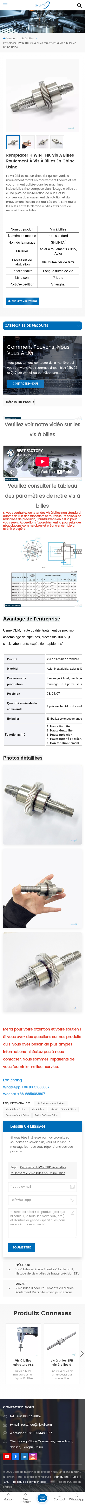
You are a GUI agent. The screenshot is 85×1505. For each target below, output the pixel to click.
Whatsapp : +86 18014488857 (31, 1433)
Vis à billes (27, 39)
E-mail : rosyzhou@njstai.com (31, 1424)
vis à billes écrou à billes (51, 1103)
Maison (10, 39)
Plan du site (61, 1477)
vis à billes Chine (16, 1109)
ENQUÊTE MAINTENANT (24, 301)
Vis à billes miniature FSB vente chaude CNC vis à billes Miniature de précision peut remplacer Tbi (23, 1363)
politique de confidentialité (29, 1482)
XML (6, 1482)
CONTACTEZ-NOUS (25, 384)
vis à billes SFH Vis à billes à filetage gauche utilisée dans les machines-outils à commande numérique (62, 1363)
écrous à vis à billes (17, 1115)
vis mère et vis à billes (63, 1109)
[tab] (20, 402)
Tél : (25, 1416)
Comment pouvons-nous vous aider (38, 350)
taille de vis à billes (46, 1115)
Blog (75, 1477)
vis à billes (38, 1109)
